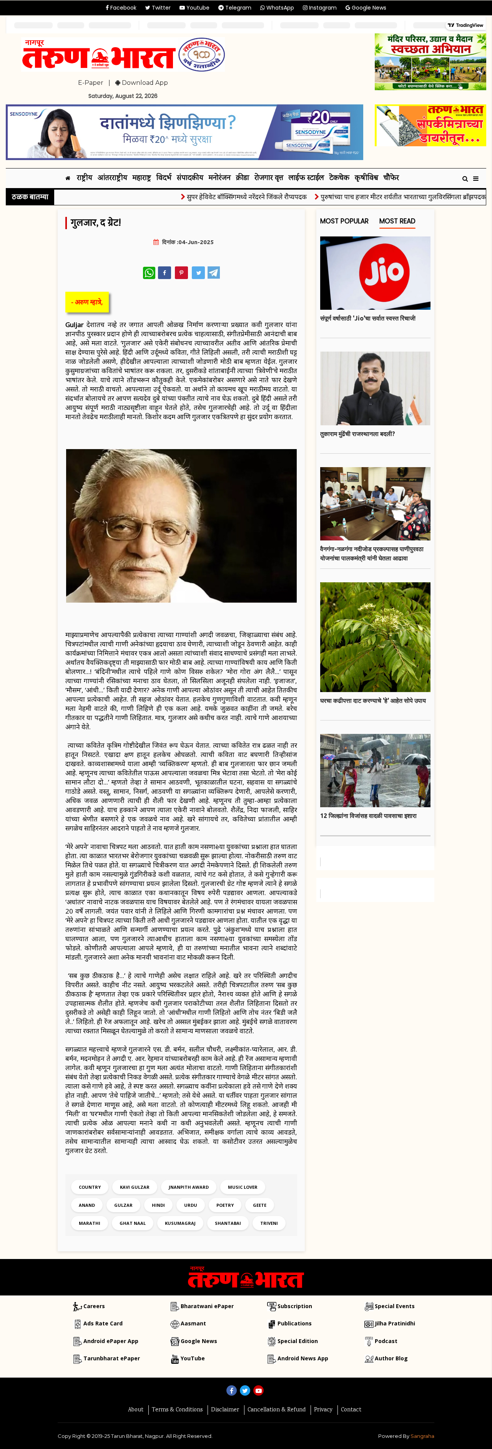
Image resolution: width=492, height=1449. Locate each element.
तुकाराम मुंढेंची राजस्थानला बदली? (357, 433)
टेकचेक (339, 178)
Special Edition (298, 1341)
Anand (87, 1205)
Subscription (295, 1306)
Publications (295, 1323)
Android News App (303, 1358)
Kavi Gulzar (135, 1187)
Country (90, 1187)
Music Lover (243, 1187)
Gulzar (123, 1205)
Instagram (322, 8)
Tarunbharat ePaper (111, 1358)
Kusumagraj (180, 1223)
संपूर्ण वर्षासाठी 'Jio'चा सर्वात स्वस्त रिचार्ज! (368, 318)
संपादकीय (190, 178)
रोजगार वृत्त (268, 178)
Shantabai (228, 1223)
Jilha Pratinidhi (395, 1323)
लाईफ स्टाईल (306, 178)
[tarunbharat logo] (246, 1276)
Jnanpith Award (189, 1187)
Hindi (158, 1205)
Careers (94, 1306)
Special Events (395, 1306)
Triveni (269, 1223)
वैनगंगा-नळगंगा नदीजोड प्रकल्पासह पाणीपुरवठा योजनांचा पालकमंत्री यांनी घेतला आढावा (372, 553)
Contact (351, 1410)
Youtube (197, 8)
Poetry (225, 1205)
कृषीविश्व (366, 178)
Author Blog (391, 1358)
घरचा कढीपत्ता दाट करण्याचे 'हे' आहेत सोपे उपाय (373, 700)
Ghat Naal (133, 1223)
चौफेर (391, 178)
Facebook (122, 8)
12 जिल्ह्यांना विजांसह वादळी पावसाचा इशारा (368, 815)
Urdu (190, 1205)
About (135, 1410)
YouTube (193, 1358)
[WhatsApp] (149, 273)
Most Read (397, 221)
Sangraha (422, 1436)
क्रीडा (242, 178)
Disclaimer (225, 1410)
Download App (144, 82)
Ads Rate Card (103, 1323)
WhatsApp (279, 8)
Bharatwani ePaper (207, 1306)
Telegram (237, 8)
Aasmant (193, 1323)
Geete (259, 1205)
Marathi (89, 1223)
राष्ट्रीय (84, 178)
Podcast (386, 1341)
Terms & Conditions (177, 1410)
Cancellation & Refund (277, 1410)
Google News (368, 8)
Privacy (323, 1410)
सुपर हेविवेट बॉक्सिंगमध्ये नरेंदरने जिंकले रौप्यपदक (223, 196)
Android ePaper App (110, 1341)
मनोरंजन (220, 178)
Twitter (160, 8)
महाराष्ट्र (142, 178)
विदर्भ (163, 178)
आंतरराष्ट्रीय (112, 178)
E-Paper (90, 82)
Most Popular (344, 221)
